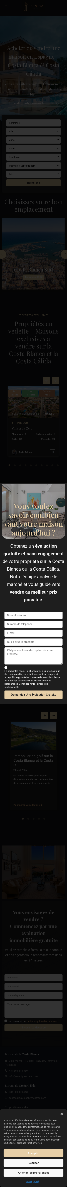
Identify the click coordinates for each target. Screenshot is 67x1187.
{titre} (29, 1181)
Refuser (33, 1163)
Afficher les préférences (33, 1172)
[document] (33, 593)
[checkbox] (5, 667)
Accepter (33, 1153)
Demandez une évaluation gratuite (33, 694)
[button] (61, 1113)
